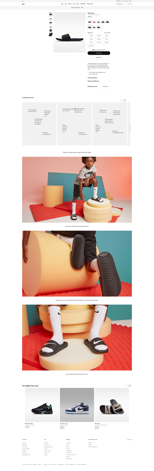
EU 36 (91, 42)
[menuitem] (63, 4)
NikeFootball (90, 3)
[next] (124, 100)
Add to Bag (98, 53)
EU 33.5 (99, 39)
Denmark (130, 439)
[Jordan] (23, 1)
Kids (74, 3)
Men (66, 3)
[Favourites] (128, 4)
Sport (77, 3)
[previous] (121, 100)
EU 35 (106, 39)
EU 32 (91, 39)
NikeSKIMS (82, 3)
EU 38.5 (106, 42)
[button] (51, 18)
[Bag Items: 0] (131, 4)
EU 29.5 (99, 35)
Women (70, 3)
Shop (82, 7)
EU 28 (91, 35)
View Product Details (92, 77)
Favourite (98, 57)
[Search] (117, 4)
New (62, 3)
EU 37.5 (99, 42)
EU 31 (106, 35)
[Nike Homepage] (24, 4)
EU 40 (91, 45)
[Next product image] (83, 50)
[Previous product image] (80, 50)
